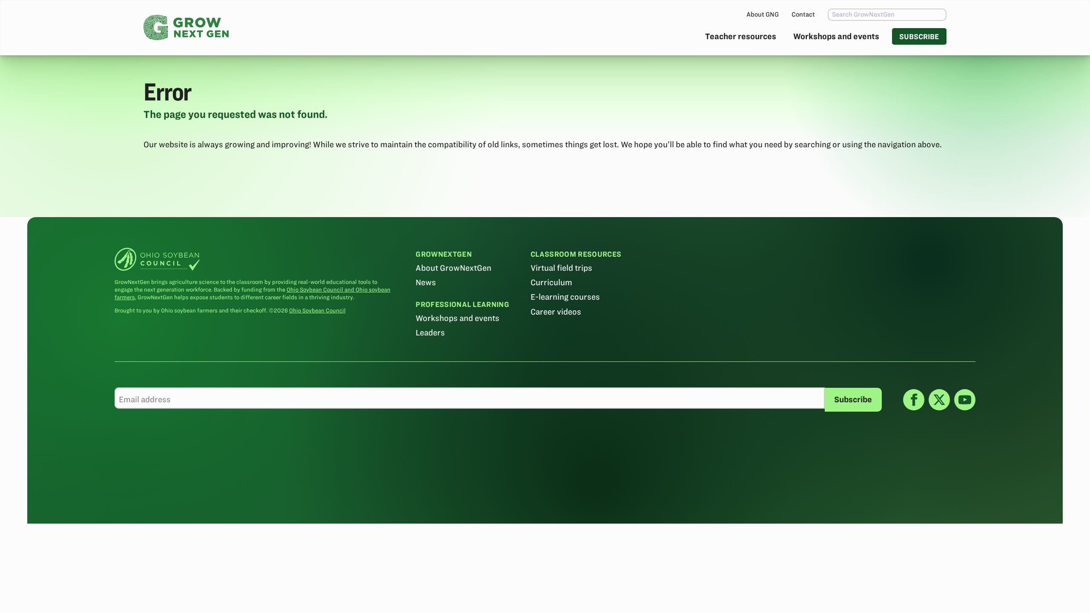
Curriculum (551, 282)
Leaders (430, 332)
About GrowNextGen (453, 268)
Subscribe (919, 36)
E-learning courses (565, 296)
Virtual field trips (561, 268)
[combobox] (887, 15)
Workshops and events (836, 36)
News (426, 282)
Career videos (556, 311)
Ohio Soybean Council (317, 310)
